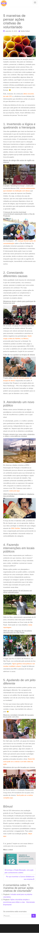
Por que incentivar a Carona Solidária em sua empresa (20, 877)
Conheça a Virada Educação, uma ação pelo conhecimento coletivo (19, 871)
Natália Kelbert (25, 31)
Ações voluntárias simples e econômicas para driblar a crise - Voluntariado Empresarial (19, 902)
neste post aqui (14, 491)
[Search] (33, 916)
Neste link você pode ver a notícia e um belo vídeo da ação (19, 761)
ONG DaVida (15, 528)
